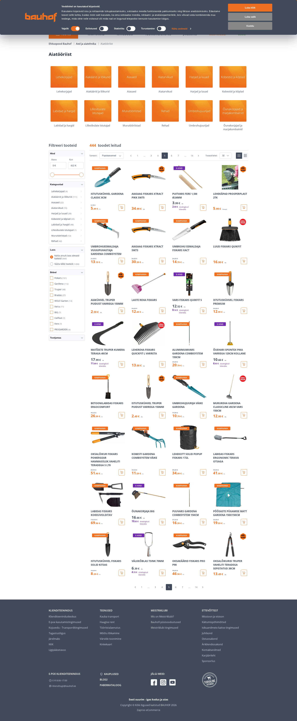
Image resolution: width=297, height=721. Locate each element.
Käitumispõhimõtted (214, 622)
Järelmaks (54, 638)
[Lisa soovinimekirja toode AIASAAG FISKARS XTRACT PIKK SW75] (134, 187)
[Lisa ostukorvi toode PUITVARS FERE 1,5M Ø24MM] (203, 207)
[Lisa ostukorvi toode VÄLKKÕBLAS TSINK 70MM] (162, 573)
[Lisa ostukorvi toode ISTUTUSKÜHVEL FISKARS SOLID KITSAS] (122, 573)
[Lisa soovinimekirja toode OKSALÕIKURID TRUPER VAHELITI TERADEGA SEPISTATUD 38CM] (216, 554)
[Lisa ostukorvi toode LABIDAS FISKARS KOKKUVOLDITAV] (122, 522)
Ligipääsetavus (57, 650)
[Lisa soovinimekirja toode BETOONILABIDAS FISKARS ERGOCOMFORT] (93, 397)
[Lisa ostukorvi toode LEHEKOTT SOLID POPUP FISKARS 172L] (203, 472)
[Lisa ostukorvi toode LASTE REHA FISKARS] (162, 311)
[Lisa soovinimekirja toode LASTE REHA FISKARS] (134, 293)
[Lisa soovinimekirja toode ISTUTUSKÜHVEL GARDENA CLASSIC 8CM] (93, 187)
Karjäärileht (208, 655)
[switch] (103, 28)
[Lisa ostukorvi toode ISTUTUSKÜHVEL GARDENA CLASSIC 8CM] (122, 207)
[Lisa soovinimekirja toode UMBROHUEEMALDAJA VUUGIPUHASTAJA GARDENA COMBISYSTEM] (93, 240)
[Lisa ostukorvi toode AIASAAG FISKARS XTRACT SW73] (162, 261)
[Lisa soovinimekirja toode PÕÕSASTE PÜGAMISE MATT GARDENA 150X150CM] (216, 505)
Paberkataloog (110, 685)
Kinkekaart (106, 644)
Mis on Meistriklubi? (162, 616)
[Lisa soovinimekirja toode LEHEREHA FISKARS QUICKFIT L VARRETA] (134, 343)
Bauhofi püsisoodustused (166, 622)
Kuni (71, 159)
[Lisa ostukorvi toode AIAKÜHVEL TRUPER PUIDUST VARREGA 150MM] (122, 311)
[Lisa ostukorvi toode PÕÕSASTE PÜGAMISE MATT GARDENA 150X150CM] (244, 522)
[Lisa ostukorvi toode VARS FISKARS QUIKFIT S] (203, 311)
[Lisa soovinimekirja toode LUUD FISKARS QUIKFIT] (216, 240)
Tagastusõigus (57, 633)
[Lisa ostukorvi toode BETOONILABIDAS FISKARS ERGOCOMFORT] (122, 415)
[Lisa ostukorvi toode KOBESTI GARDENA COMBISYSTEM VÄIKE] (162, 472)
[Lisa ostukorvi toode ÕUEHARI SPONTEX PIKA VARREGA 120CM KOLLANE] (244, 364)
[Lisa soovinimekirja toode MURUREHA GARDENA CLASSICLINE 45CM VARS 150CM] (216, 397)
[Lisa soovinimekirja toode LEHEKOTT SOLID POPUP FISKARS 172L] (175, 447)
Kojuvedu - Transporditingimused (68, 627)
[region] (169, 370)
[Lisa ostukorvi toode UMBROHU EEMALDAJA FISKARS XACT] (203, 261)
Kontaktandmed (211, 650)
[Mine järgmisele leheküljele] (198, 156)
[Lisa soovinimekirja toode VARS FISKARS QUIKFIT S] (175, 293)
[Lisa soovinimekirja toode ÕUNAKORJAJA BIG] (134, 505)
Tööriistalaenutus (110, 627)
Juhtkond (207, 633)
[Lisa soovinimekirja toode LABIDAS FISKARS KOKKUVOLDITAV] (93, 505)
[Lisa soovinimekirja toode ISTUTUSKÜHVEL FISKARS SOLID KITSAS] (93, 554)
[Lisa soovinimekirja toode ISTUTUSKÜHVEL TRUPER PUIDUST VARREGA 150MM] (134, 397)
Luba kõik (250, 7)
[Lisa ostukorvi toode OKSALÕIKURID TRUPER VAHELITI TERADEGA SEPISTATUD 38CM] (244, 573)
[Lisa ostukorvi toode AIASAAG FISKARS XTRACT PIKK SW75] (162, 207)
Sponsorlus (208, 661)
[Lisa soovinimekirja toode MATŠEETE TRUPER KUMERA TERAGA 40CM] (93, 343)
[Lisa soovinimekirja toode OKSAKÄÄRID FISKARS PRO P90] (175, 554)
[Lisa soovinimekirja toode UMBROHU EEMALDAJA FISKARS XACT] (175, 240)
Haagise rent (107, 622)
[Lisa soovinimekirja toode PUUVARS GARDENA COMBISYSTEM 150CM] (175, 505)
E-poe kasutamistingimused (65, 622)
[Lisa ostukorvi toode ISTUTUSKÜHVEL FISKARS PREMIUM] (244, 311)
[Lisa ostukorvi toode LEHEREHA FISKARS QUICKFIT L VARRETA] (162, 364)
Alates (54, 159)
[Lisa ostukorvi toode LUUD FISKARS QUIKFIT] (244, 261)
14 (192, 155)
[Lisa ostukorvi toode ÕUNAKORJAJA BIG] (162, 522)
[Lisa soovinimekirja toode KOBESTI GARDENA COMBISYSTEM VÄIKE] (134, 447)
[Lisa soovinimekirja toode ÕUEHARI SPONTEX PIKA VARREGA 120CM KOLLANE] (216, 343)
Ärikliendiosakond (212, 644)
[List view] (245, 156)
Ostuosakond (209, 638)
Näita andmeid (179, 28)
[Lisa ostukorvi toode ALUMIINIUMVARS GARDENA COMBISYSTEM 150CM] (203, 364)
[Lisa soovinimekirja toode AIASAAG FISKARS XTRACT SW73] (134, 240)
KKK (51, 644)
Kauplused (111, 674)
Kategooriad (56, 184)
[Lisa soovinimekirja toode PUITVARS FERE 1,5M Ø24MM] (175, 187)
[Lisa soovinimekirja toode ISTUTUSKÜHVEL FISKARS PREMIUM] (216, 293)
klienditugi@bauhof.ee (64, 686)
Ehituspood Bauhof (60, 43)
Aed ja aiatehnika (86, 43)
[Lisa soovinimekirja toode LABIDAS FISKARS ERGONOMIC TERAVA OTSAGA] (216, 447)
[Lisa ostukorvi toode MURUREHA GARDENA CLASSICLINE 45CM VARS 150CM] (244, 415)
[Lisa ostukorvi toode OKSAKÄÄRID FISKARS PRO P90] (203, 573)
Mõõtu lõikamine (109, 633)
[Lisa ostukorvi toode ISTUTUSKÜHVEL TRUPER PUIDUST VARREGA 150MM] (162, 415)
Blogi (104, 679)
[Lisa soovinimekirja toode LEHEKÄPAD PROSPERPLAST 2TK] (216, 187)
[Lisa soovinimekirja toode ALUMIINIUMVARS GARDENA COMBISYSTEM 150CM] (175, 343)
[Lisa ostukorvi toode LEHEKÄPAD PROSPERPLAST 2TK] (244, 207)
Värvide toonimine (110, 638)
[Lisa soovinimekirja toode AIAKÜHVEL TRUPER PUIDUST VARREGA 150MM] (93, 293)
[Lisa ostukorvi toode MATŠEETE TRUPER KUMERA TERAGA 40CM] (122, 364)
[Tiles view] (239, 156)
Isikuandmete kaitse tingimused (220, 627)
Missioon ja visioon (213, 616)
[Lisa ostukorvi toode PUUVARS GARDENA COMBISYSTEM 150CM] (203, 522)
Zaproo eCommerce (148, 710)
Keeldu (250, 26)
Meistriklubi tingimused (164, 627)
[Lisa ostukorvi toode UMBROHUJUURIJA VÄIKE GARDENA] (203, 415)
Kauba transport (109, 616)
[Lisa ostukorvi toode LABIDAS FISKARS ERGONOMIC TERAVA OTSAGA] (244, 472)
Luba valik (250, 16)
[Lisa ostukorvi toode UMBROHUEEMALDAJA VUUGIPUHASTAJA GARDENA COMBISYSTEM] (122, 261)
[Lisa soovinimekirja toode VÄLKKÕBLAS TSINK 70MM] (134, 554)
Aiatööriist (107, 43)
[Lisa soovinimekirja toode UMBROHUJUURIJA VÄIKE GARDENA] (175, 397)
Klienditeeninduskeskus (62, 616)
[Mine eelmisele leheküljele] (131, 156)
